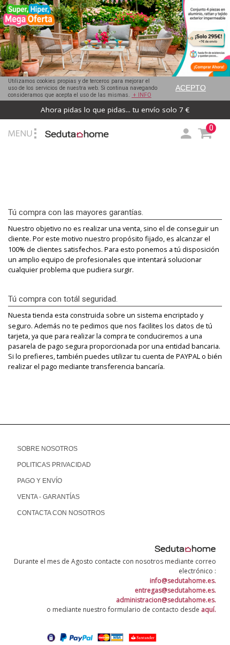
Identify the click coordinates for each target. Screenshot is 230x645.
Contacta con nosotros (61, 513)
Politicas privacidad (54, 465)
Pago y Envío (39, 481)
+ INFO (141, 95)
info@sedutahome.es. (183, 580)
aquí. (208, 609)
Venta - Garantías (48, 497)
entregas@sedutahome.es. (175, 590)
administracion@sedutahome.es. (166, 599)
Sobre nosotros (47, 448)
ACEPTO (190, 88)
